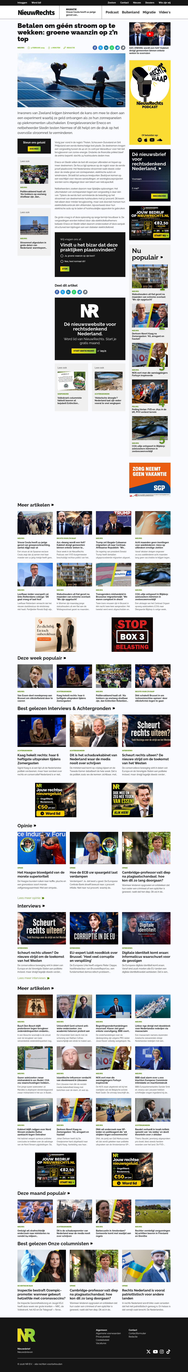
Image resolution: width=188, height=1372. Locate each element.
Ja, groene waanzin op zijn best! (79, 256)
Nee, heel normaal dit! (74, 261)
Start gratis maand (83, 351)
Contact (124, 2)
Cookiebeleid (102, 1340)
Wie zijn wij (165, 2)
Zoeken (112, 2)
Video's (165, 12)
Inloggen (22, 2)
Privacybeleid (103, 1336)
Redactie (133, 1336)
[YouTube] (152, 140)
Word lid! (36, 2)
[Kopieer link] (123, 47)
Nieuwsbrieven (25, 1352)
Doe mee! (34, 149)
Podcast (112, 12)
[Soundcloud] (159, 140)
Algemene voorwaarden (108, 1333)
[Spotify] (140, 140)
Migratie (149, 12)
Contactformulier (137, 1333)
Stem (64, 269)
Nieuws (137, 2)
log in (103, 351)
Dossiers (149, 2)
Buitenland (130, 12)
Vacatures (101, 1343)
